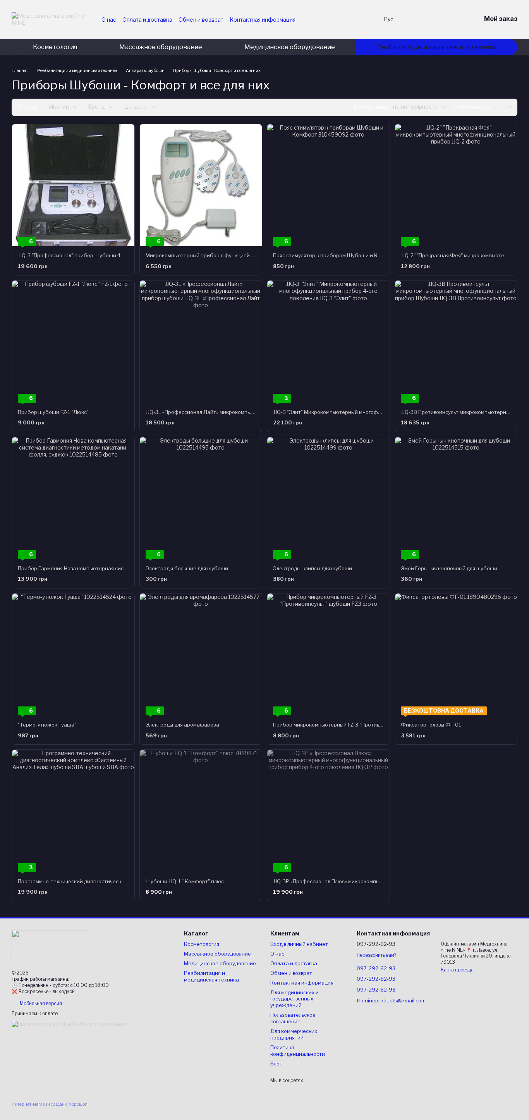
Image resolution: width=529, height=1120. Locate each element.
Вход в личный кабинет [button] (299, 944)
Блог (276, 1063)
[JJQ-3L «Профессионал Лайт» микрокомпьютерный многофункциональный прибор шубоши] (201, 341)
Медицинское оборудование (289, 47)
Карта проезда (457, 970)
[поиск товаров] (365, 19)
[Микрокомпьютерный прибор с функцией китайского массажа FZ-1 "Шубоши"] (201, 185)
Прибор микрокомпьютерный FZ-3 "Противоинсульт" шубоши (349, 725)
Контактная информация (262, 19)
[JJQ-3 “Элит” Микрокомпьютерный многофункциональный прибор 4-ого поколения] (328, 341)
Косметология (55, 47)
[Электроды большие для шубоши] (201, 498)
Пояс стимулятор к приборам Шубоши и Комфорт (335, 255)
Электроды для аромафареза (182, 725)
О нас (108, 19)
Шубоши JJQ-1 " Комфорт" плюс (185, 881)
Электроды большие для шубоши (187, 568)
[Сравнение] (434, 19)
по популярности (415, 106)
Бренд (96, 106)
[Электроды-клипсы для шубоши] (328, 498)
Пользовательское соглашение (293, 1018)
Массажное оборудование (160, 47)
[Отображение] (503, 107)
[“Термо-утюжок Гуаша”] (73, 654)
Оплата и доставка (147, 19)
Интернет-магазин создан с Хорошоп (50, 1104)
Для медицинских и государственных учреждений (294, 999)
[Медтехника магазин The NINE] (50, 944)
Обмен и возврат (201, 19)
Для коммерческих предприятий (293, 1034)
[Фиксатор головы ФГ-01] (456, 654)
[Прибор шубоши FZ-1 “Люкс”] (73, 341)
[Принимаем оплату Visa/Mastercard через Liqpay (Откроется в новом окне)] (70, 1023)
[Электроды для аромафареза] (201, 654)
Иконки (59, 106)
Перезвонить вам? (376, 955)
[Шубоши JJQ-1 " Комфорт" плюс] (201, 811)
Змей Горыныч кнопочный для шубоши (449, 568)
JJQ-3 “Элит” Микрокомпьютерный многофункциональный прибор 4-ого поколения (376, 412)
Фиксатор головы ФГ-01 (431, 725)
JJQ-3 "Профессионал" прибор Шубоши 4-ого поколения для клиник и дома (111, 255)
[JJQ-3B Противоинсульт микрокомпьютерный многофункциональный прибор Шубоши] (456, 341)
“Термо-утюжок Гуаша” (47, 725)
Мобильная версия (40, 1003)
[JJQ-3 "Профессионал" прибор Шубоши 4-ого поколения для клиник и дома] (73, 185)
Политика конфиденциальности (297, 1050)
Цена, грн (136, 106)
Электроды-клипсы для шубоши (312, 568)
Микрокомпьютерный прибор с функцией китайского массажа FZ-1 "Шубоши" (243, 255)
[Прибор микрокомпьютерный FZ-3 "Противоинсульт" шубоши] (328, 654)
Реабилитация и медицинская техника (436, 47)
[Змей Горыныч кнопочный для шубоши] (456, 498)
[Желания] (414, 19)
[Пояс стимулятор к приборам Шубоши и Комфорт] (328, 185)
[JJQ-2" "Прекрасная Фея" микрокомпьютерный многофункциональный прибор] (456, 185)
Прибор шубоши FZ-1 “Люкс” (53, 412)
